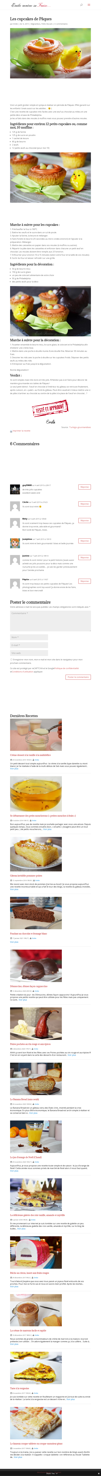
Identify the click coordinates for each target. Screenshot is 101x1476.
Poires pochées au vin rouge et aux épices (30, 1044)
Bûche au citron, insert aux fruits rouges (29, 1273)
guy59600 (27, 485)
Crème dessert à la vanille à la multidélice (30, 755)
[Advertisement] (50, 93)
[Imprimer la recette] (11, 430)
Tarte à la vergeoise (19, 1388)
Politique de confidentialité (66, 668)
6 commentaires (61, 24)
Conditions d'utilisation (22, 671)
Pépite (25, 579)
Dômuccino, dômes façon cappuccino (28, 986)
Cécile (25, 502)
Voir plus (14, 768)
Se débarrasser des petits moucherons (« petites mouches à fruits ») (43, 815)
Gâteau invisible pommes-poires (26, 875)
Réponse (85, 487)
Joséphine (27, 539)
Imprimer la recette (21, 430)
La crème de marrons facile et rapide (28, 1330)
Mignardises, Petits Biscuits (42, 24)
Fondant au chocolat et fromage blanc (28, 933)
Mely (24, 518)
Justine (25, 555)
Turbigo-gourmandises (80, 427)
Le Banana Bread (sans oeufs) (24, 1099)
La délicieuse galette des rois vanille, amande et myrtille (37, 1215)
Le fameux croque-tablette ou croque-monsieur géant (36, 1443)
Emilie (15, 24)
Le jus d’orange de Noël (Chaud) (26, 1157)
